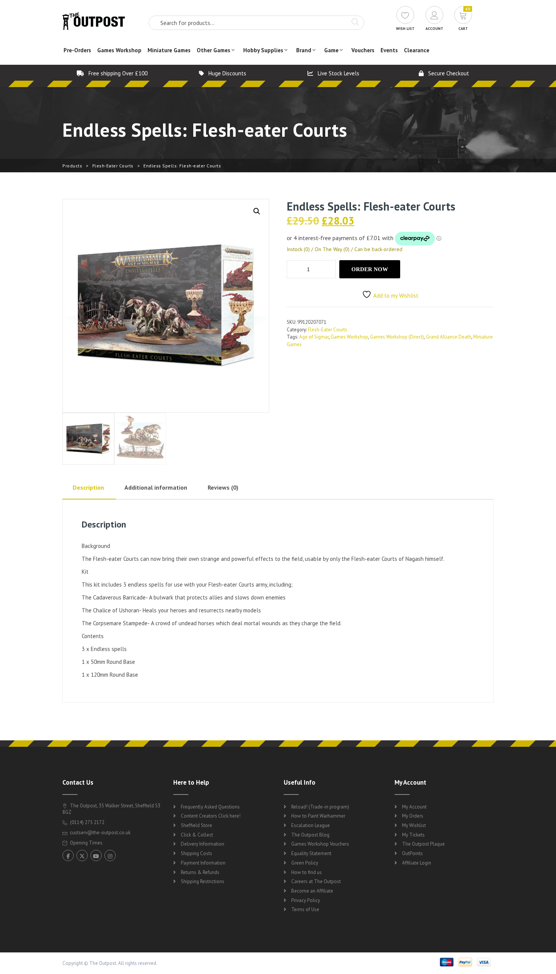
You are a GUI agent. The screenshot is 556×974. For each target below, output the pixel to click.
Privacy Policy (305, 900)
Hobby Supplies (263, 50)
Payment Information (203, 863)
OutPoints (412, 853)
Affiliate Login (416, 863)
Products (72, 166)
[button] (257, 211)
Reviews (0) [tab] (223, 487)
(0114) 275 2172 (86, 822)
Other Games (213, 50)
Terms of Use (305, 909)
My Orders (412, 816)
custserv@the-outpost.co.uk (100, 832)
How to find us (306, 872)
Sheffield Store (196, 825)
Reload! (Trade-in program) (320, 807)
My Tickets (413, 835)
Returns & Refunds (200, 872)
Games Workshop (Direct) (397, 337)
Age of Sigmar (314, 337)
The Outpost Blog (310, 835)
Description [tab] (88, 487)
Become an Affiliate (312, 891)
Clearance (416, 50)
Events (389, 50)
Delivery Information (202, 844)
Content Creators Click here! (211, 816)
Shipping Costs (196, 853)
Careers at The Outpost (316, 881)
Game (331, 50)
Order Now (369, 269)
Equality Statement (311, 853)
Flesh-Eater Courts (113, 166)
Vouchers (362, 50)
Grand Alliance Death (448, 337)
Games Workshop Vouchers (320, 844)
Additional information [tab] (155, 487)
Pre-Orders (77, 50)
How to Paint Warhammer (318, 816)
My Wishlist (414, 825)
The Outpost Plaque (423, 844)
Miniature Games (169, 50)
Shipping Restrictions (202, 881)
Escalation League (310, 825)
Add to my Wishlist (395, 295)
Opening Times (86, 843)
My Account (414, 807)
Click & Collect (197, 835)
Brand (303, 50)
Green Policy (304, 863)
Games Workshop (119, 50)
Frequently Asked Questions (210, 807)
